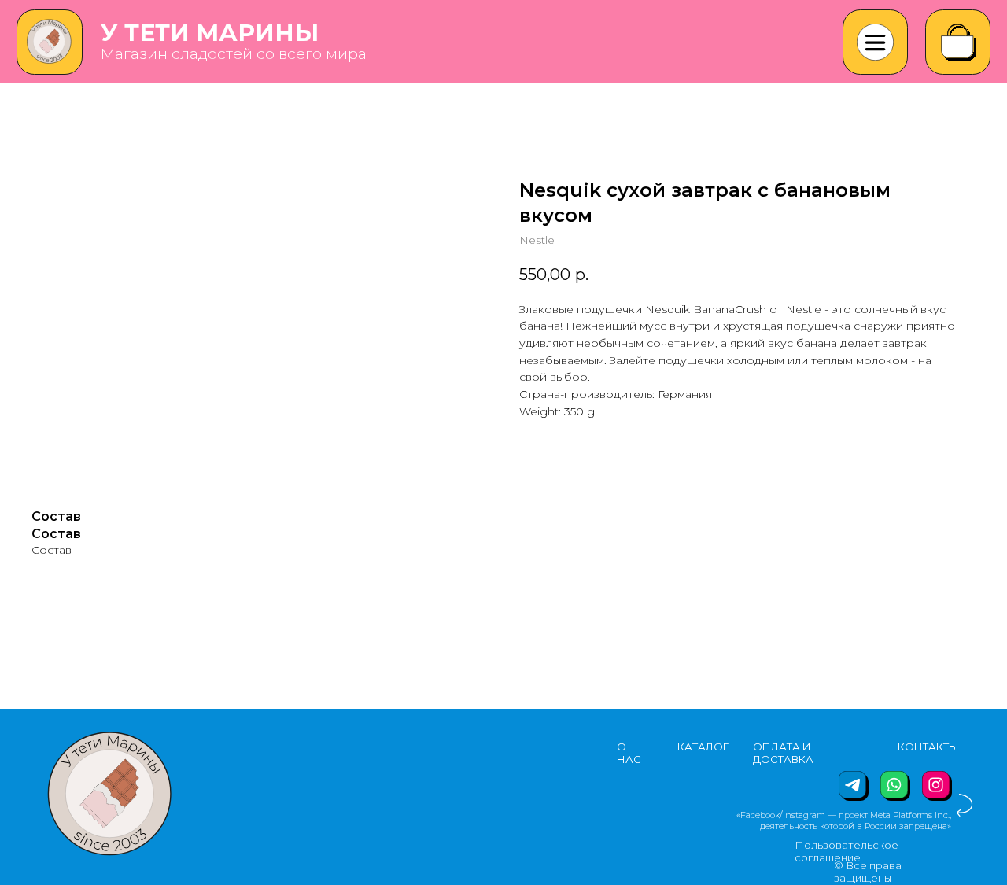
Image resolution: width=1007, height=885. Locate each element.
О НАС (629, 752)
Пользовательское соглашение (846, 851)
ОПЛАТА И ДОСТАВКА (783, 752)
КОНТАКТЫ (928, 746)
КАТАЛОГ (703, 746)
